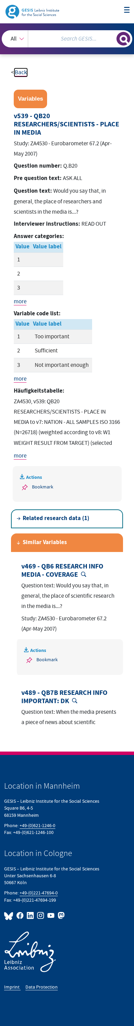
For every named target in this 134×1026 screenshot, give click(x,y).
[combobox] (67, 38)
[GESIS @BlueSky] (9, 915)
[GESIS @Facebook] (20, 915)
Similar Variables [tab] (45, 542)
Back (21, 72)
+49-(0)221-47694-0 (39, 893)
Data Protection (41, 987)
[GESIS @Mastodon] (60, 915)
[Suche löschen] (111, 38)
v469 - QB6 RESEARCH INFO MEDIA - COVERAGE (62, 570)
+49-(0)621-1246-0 (37, 825)
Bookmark (42, 487)
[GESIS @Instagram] (41, 915)
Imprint (12, 987)
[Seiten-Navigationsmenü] (127, 10)
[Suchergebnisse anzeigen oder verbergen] (123, 38)
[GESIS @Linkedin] (30, 915)
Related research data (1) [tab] (56, 518)
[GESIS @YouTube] (51, 915)
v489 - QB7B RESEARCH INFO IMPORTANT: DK (64, 697)
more (20, 301)
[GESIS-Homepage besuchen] (32, 11)
